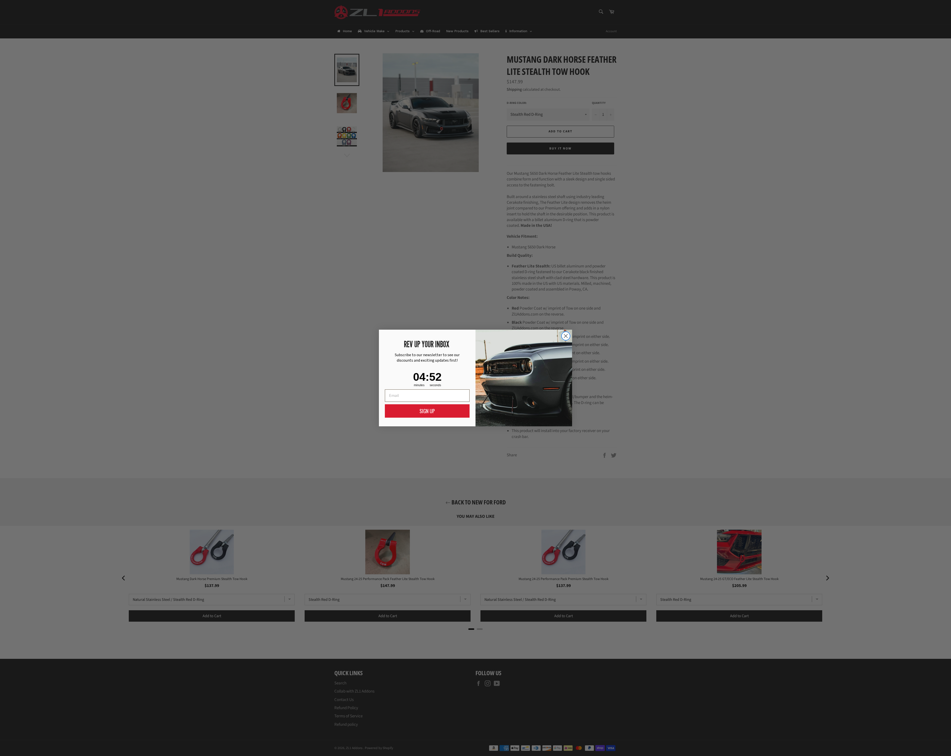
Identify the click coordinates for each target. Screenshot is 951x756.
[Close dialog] (565, 336)
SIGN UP (427, 411)
